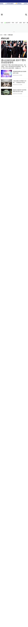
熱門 (17, 22)
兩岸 (24, 22)
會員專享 (8, 22)
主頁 (1, 34)
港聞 (20, 22)
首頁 (2, 22)
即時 (13, 22)
